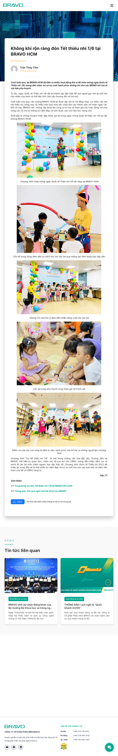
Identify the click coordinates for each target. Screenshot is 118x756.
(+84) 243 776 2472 (81, 731)
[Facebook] (14, 747)
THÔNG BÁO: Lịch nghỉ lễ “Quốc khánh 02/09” (27, 606)
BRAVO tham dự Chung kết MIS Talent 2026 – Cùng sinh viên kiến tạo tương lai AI (86, 606)
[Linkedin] (20, 747)
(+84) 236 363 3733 (81, 735)
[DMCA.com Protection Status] (64, 749)
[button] (10, 582)
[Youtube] (7, 747)
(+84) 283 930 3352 (81, 740)
